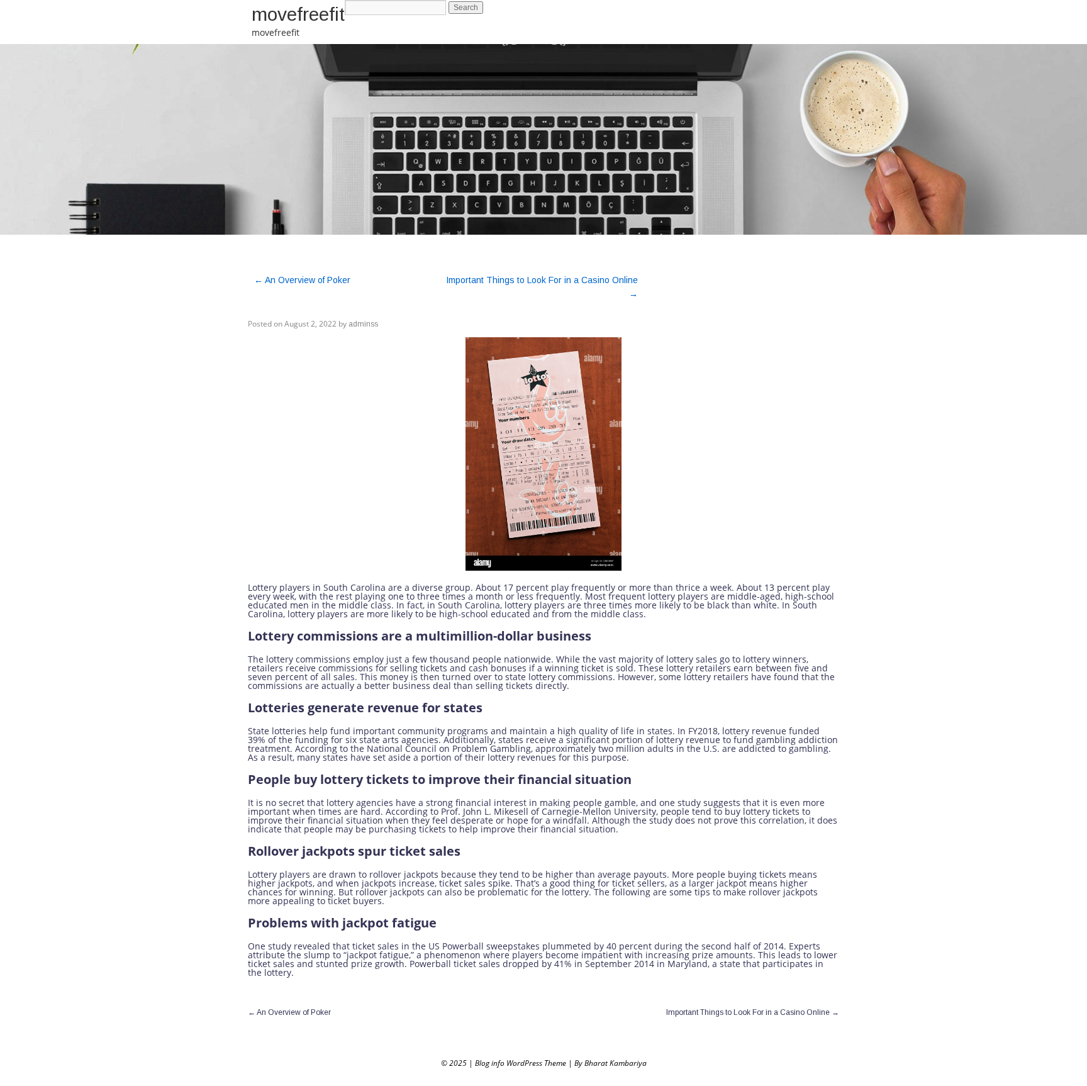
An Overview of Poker (302, 280)
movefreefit (298, 14)
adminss (363, 324)
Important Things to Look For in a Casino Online (752, 1012)
